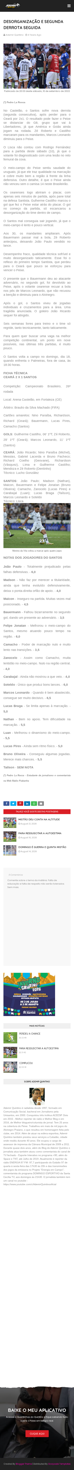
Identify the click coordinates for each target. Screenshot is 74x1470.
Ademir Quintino (15, 35)
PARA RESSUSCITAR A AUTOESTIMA (39, 833)
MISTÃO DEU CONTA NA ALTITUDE (39, 819)
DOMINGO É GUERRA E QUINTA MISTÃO (42, 847)
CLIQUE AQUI (37, 1433)
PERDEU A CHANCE (29, 1033)
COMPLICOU (26, 1063)
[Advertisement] (29, 1213)
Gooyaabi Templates (59, 1463)
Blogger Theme (24, 1463)
